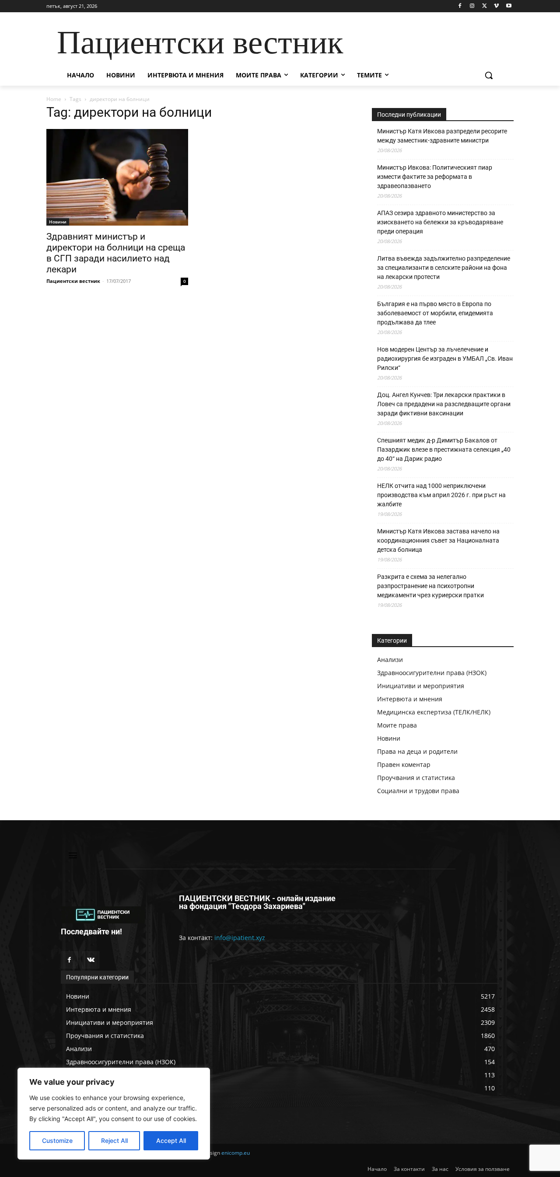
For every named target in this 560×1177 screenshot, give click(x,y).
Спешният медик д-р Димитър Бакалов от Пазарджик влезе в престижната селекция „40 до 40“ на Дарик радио (444, 449)
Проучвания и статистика (416, 777)
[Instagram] (472, 6)
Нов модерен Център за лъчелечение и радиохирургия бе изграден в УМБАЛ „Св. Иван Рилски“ (445, 358)
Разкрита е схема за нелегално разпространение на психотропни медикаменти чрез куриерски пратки (430, 586)
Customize (57, 1140)
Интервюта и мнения (409, 699)
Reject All (114, 1140)
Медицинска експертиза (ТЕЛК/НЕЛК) (433, 712)
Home (53, 99)
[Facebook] (460, 6)
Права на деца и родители (417, 751)
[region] (114, 1114)
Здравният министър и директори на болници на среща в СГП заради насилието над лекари (115, 253)
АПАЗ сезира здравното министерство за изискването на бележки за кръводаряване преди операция (440, 222)
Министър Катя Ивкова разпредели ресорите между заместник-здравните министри (442, 136)
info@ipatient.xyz (239, 937)
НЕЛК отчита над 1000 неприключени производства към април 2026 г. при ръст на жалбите (441, 495)
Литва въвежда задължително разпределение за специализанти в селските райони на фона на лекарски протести (443, 267)
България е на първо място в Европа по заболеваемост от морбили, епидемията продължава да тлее (435, 313)
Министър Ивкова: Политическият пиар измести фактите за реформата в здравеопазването (434, 176)
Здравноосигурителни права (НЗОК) (431, 673)
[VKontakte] (90, 959)
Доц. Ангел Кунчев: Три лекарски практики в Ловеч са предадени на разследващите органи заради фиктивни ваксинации (444, 404)
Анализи (390, 659)
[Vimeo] (496, 6)
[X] (485, 6)
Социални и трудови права (418, 791)
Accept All (171, 1140)
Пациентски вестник (73, 281)
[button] (488, 75)
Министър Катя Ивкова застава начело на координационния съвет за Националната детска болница (438, 540)
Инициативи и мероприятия (420, 686)
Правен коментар (403, 764)
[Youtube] (509, 6)
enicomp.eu (235, 1152)
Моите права (397, 725)
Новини (57, 222)
